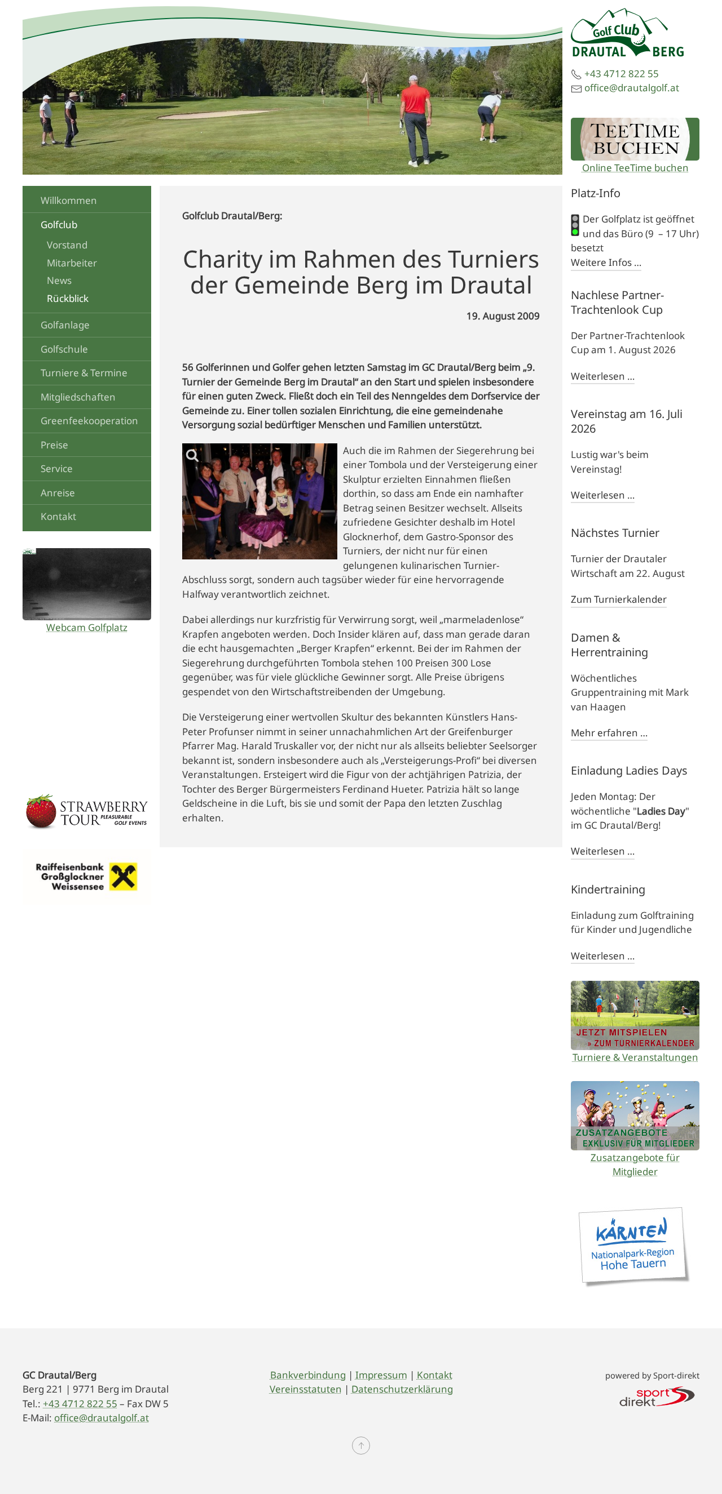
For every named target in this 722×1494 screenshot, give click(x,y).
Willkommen (69, 200)
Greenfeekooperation (89, 420)
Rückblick (68, 298)
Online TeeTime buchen (635, 167)
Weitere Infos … (606, 262)
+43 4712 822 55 (621, 73)
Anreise (58, 492)
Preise (54, 444)
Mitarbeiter (72, 262)
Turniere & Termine (84, 372)
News (59, 280)
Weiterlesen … (603, 376)
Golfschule (64, 349)
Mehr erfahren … (609, 732)
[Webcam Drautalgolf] (87, 584)
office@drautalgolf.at (631, 87)
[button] (361, 1446)
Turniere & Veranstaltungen (635, 1057)
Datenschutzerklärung (402, 1388)
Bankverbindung (308, 1374)
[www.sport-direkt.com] (657, 1395)
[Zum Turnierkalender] (635, 1015)
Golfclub (59, 224)
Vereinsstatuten (306, 1388)
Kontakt (58, 516)
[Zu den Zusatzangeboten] (635, 1115)
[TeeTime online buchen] (635, 139)
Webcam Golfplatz (86, 627)
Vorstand (67, 244)
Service (57, 468)
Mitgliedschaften (78, 396)
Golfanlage (65, 324)
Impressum (381, 1374)
